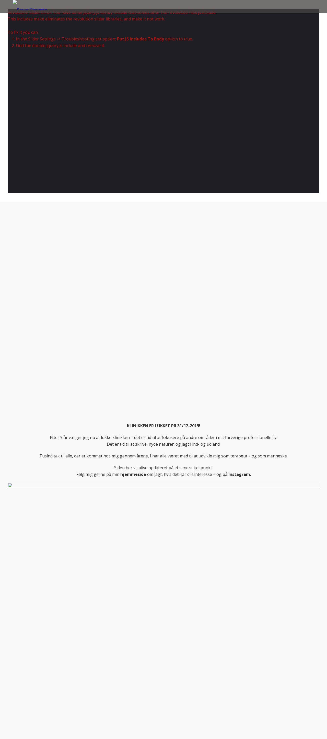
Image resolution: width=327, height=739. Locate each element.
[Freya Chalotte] (30, 5)
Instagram (239, 474)
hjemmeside (133, 474)
